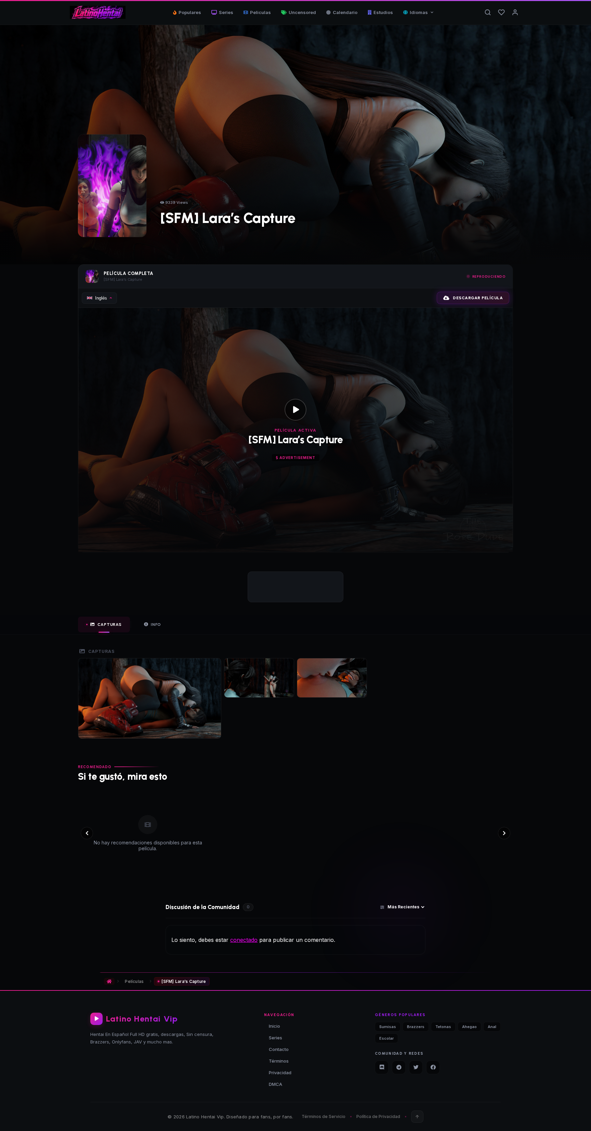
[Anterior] (87, 833)
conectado (244, 939)
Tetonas (443, 1026)
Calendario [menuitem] (345, 12)
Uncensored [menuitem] (302, 12)
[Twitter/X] (416, 1067)
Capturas (109, 624)
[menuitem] (418, 12)
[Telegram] (399, 1067)
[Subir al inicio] (417, 1116)
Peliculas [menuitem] (260, 12)
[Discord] (382, 1067)
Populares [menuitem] (190, 12)
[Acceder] (515, 12)
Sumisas (387, 1026)
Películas (134, 981)
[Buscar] (488, 12)
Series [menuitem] (226, 12)
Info (156, 624)
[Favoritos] (501, 12)
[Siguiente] (504, 833)
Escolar (386, 1038)
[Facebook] (433, 1067)
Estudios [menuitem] (383, 12)
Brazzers (415, 1026)
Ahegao (469, 1026)
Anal (492, 1026)
